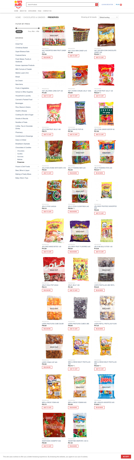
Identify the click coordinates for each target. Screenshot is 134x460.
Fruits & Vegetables (22, 88)
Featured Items (20, 55)
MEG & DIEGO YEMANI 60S (77, 402)
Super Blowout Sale (22, 51)
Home (16, 11)
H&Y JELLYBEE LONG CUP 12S (52, 91)
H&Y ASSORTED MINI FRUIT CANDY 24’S (54, 51)
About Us (23, 11)
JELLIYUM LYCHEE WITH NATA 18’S (54, 168)
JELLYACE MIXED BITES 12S (51, 246)
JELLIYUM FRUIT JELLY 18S (51, 129)
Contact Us (47, 11)
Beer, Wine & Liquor (22, 170)
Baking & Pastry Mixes (23, 174)
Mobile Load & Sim (22, 73)
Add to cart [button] (74, 56)
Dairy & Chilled (20, 140)
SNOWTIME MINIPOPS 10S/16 (78, 441)
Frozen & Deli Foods (22, 166)
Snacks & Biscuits (21, 118)
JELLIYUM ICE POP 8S (75, 129)
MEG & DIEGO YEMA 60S (50, 402)
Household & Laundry (23, 96)
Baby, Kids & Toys (21, 178)
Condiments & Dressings (24, 136)
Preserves (20, 162)
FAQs (39, 11)
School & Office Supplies (24, 92)
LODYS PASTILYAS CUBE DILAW (53, 324)
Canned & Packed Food (23, 99)
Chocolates (20, 151)
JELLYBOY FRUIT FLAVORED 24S (79, 246)
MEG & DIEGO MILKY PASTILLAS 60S (105, 363)
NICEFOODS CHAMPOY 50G (51, 441)
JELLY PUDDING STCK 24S (103, 168)
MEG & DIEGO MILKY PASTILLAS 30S (79, 363)
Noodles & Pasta (21, 122)
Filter (19, 31)
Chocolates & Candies (34, 17)
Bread (17, 77)
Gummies (20, 156)
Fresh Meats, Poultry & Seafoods (23, 60)
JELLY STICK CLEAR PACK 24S (78, 206)
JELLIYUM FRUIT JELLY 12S (103, 91)
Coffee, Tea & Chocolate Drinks (24, 127)
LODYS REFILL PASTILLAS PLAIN (105, 324)
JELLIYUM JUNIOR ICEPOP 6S (104, 129)
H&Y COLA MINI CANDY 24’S (77, 51)
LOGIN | (107, 4)
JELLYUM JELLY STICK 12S (103, 246)
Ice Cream (19, 80)
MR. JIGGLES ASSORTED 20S (104, 402)
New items (19, 84)
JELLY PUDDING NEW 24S (77, 168)
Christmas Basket (21, 47)
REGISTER (109, 4)
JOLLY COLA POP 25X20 (50, 285)
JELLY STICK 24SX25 (49, 206)
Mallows (19, 159)
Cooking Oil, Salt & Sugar (24, 114)
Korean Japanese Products (24, 65)
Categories (32, 11)
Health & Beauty (21, 111)
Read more (47, 57)
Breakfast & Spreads (22, 144)
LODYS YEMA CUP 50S (49, 362)
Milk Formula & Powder (23, 69)
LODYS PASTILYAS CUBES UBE (78, 324)
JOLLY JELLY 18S (74, 285)
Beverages (19, 103)
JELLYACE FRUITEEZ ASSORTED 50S (105, 207)
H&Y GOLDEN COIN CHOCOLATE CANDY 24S (105, 51)
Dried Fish (19, 44)
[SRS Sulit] (18, 4)
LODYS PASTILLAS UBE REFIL (104, 285)
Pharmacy (19, 132)
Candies (19, 154)
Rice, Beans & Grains (23, 107)
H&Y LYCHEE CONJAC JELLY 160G (79, 91)
